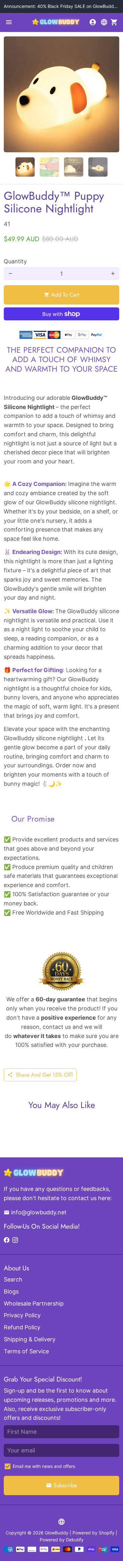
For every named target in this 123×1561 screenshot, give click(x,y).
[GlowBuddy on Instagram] (15, 1240)
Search (13, 1279)
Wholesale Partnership (34, 1303)
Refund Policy (22, 1327)
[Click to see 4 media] (98, 167)
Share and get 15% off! (40, 1075)
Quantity (15, 261)
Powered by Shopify (93, 1532)
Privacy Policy (22, 1315)
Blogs (11, 1291)
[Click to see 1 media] (25, 167)
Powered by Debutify (62, 1539)
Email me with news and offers (44, 1466)
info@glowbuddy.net (35, 1212)
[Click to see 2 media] (49, 167)
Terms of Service (26, 1351)
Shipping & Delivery (30, 1339)
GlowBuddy (56, 1532)
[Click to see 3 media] (73, 167)
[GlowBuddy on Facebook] (6, 1240)
